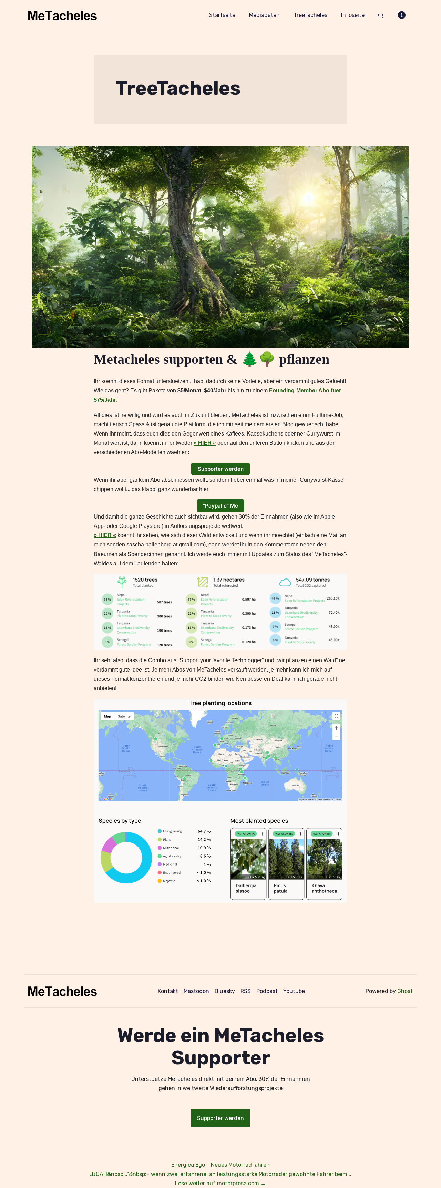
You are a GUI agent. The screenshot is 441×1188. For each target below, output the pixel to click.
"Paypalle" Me (220, 505)
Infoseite (353, 15)
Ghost (405, 991)
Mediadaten (264, 15)
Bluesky (225, 991)
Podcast (267, 991)
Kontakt (168, 991)
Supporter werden (221, 468)
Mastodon (196, 991)
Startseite (222, 15)
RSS (245, 991)
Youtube (294, 991)
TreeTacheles (310, 15)
